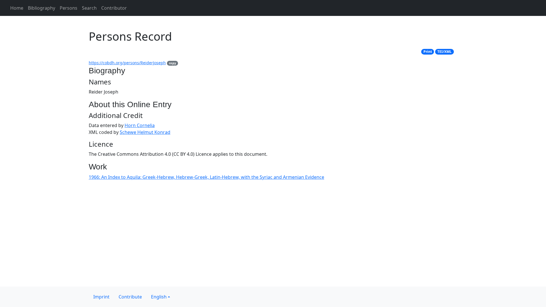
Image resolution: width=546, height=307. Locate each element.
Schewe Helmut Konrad (145, 132)
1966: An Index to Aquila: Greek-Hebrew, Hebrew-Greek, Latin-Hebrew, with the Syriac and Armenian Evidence (206, 177)
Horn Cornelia (140, 125)
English (159, 297)
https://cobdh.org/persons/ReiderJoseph (127, 62)
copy (172, 63)
